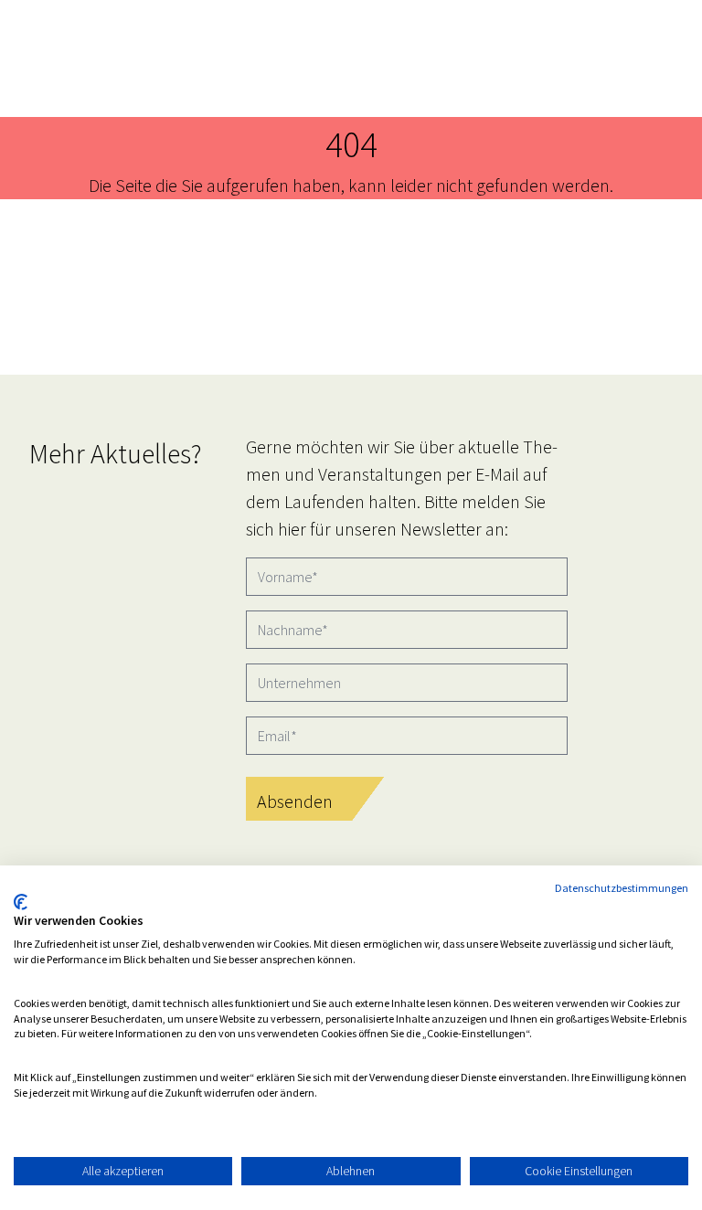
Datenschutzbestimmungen (621, 888)
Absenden (295, 801)
